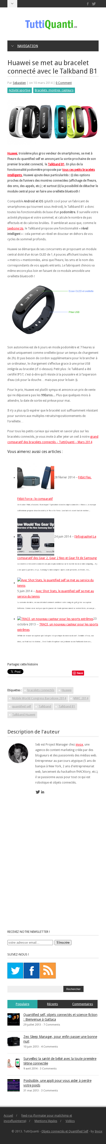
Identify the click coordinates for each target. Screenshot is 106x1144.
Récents (52, 1004)
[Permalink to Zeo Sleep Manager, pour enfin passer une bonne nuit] (13, 1041)
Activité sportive (19, 90)
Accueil (8, 1115)
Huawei (12, 153)
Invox (98, 1131)
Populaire (22, 1004)
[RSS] (48, 970)
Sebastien (19, 83)
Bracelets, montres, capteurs (54, 90)
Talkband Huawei (23, 714)
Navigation (27, 46)
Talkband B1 (56, 164)
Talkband (44, 706)
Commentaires (82, 1004)
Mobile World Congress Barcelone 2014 (39, 698)
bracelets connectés (40, 690)
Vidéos (70, 1121)
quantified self (21, 706)
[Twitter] (93, 4)
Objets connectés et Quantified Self (64, 1131)
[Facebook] (88, 4)
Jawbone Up (15, 228)
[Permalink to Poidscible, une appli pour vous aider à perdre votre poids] (13, 1085)
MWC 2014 (80, 698)
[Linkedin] (42, 792)
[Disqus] (53, 866)
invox (79, 744)
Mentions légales (46, 1121)
